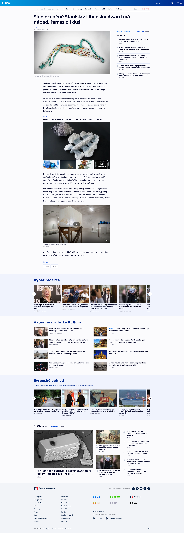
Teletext (36, 506)
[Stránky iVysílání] (135, 497)
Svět (72, 9)
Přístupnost (68, 529)
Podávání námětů (67, 515)
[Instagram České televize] (133, 488)
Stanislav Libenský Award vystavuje (53, 245)
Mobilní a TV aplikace (41, 518)
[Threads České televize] (148, 488)
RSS (149, 529)
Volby (58, 9)
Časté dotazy (65, 518)
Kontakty (64, 521)
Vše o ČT (36, 521)
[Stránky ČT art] (113, 503)
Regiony (79, 9)
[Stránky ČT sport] (115, 497)
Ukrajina (51, 9)
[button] (76, 224)
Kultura (110, 9)
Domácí (65, 9)
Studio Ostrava (66, 506)
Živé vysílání (38, 500)
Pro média (64, 497)
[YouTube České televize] (141, 488)
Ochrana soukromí (57, 529)
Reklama (64, 500)
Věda (104, 9)
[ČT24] (6, 3)
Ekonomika (88, 9)
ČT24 (35, 27)
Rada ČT (64, 509)
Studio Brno (65, 503)
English (48, 529)
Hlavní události (40, 9)
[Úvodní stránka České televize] (44, 488)
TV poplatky (38, 503)
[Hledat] (172, 3)
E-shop (36, 515)
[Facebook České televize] (137, 488)
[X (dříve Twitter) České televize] (144, 488)
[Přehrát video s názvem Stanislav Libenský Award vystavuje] (76, 224)
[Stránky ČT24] (96, 497)
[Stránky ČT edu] (133, 503)
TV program (38, 497)
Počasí (97, 9)
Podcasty (119, 9)
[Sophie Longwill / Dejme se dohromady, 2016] (72, 52)
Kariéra (63, 512)
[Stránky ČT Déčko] (96, 503)
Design (55, 266)
